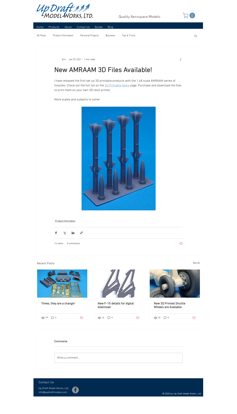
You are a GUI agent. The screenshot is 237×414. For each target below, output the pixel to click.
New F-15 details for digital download (116, 305)
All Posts (41, 35)
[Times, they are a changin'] (62, 284)
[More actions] (181, 59)
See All (196, 263)
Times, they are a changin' (58, 303)
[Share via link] (81, 232)
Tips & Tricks (128, 35)
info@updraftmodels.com (53, 392)
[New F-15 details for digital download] (119, 284)
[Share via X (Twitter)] (64, 232)
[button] (189, 15)
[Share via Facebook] (56, 232)
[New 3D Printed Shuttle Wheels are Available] (175, 284)
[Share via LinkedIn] (73, 232)
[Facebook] (75, 390)
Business (110, 35)
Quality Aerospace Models (139, 17)
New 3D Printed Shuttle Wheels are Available (169, 305)
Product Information (63, 35)
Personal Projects (89, 35)
